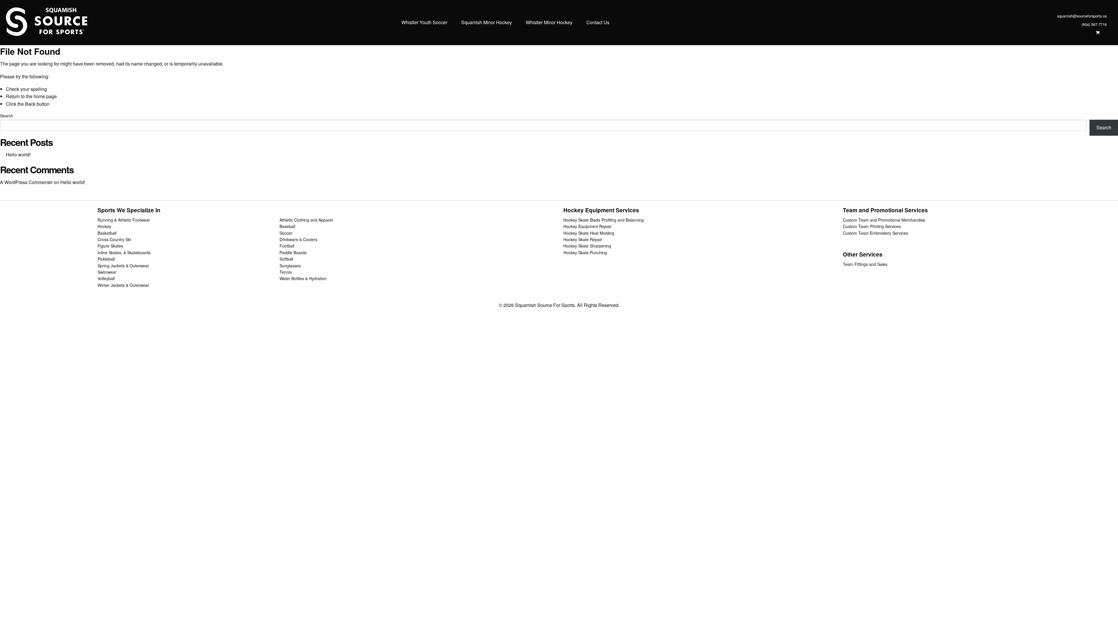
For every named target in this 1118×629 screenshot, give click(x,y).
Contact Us (597, 22)
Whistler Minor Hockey (549, 22)
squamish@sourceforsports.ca (1082, 16)
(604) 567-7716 (1094, 24)
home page (45, 96)
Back (30, 103)
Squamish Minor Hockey (486, 22)
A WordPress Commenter (26, 182)
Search (6, 116)
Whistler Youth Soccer (424, 22)
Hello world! (18, 154)
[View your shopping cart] (1098, 32)
